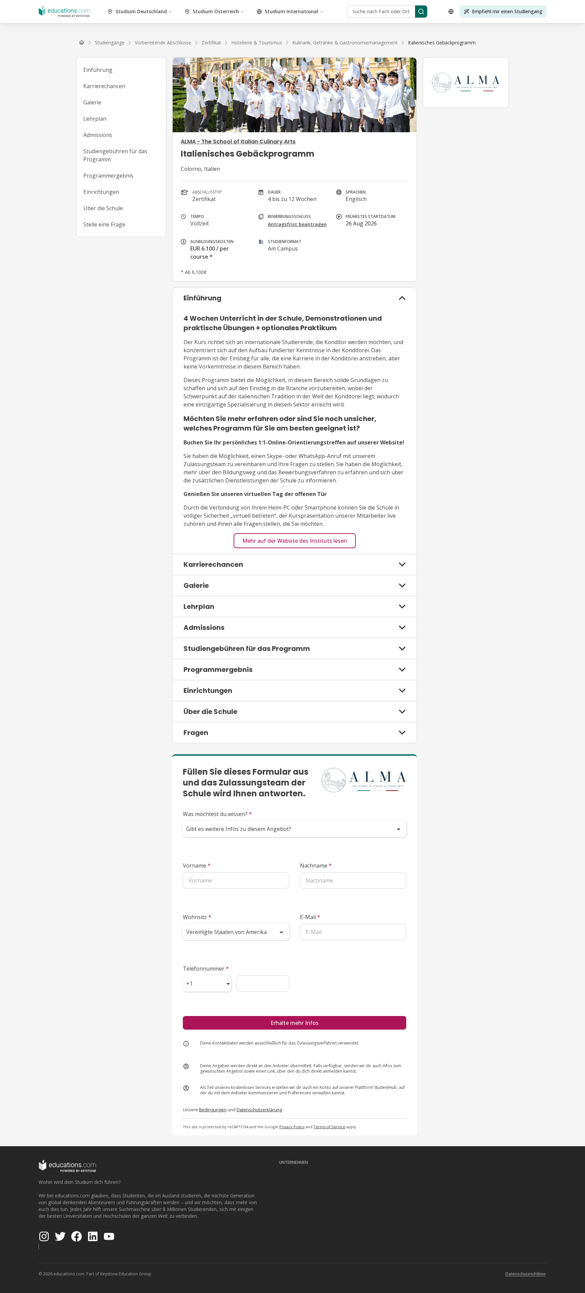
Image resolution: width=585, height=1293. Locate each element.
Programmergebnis (108, 175)
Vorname (197, 865)
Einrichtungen (101, 192)
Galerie (92, 102)
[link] (442, 42)
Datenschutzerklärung (259, 1110)
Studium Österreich (216, 11)
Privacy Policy (292, 1126)
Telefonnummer (206, 968)
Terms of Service (329, 1126)
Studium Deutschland (141, 11)
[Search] (421, 11)
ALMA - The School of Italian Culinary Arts (238, 141)
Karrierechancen (104, 86)
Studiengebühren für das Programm (115, 155)
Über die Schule (103, 208)
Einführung (97, 70)
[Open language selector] (451, 11)
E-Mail (310, 917)
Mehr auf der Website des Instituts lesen (294, 540)
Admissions (97, 135)
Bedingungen (212, 1110)
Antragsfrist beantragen (297, 224)
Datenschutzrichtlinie (525, 1274)
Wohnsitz (197, 917)
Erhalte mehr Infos (294, 1023)
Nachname (316, 865)
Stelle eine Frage (104, 224)
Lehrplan (94, 118)
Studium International (291, 11)
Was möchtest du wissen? (217, 814)
